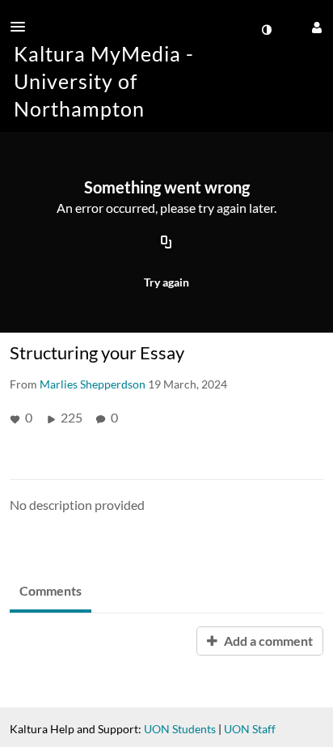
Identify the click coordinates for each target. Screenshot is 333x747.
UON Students (180, 729)
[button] (23, 26)
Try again (166, 282)
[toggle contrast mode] (266, 30)
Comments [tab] (50, 590)
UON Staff (250, 729)
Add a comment (267, 640)
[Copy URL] (166, 243)
